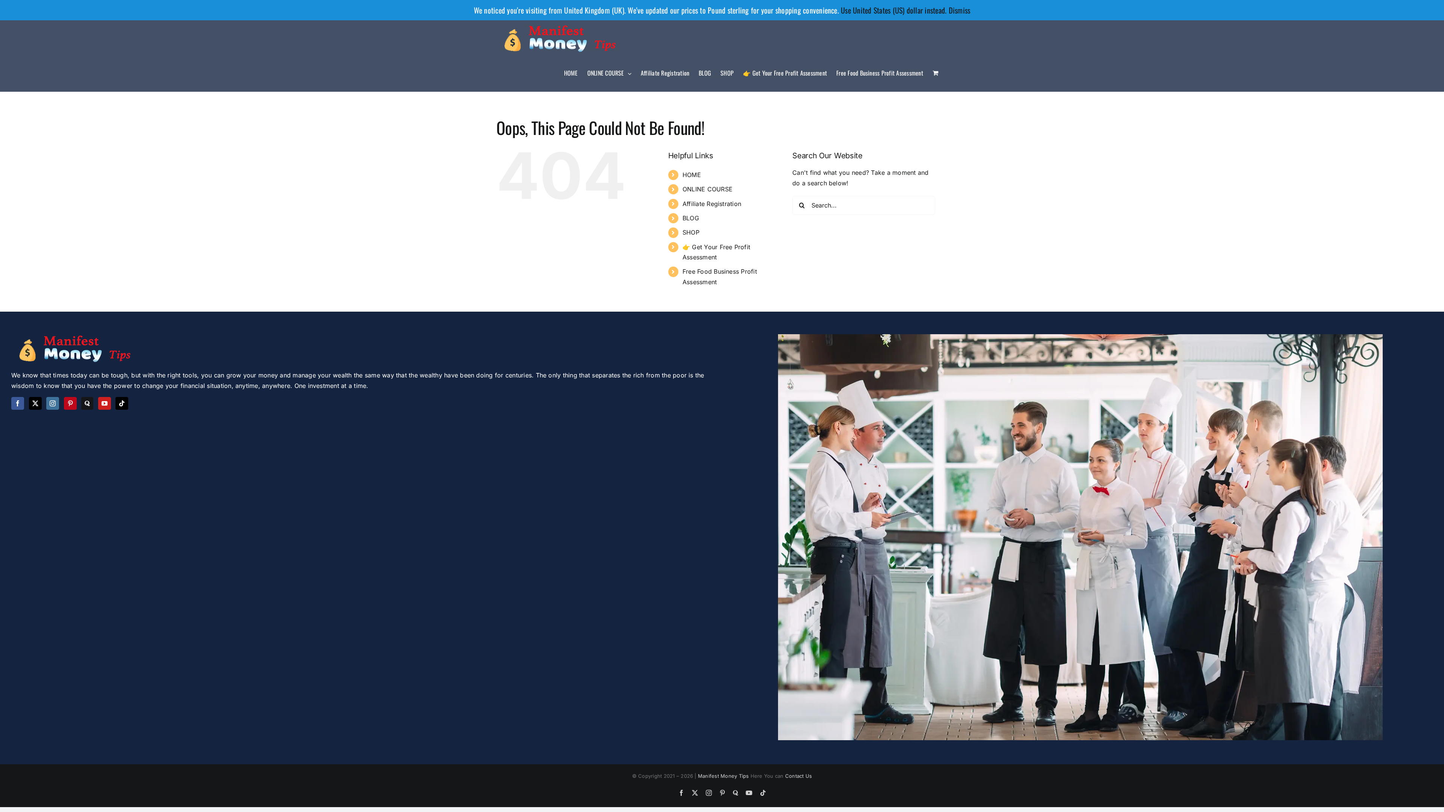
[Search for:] (863, 205)
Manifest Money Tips (724, 776)
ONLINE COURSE (708, 189)
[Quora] (87, 403)
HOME (692, 175)
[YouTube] (104, 403)
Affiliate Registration (712, 204)
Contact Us (798, 776)
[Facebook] (17, 403)
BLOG (691, 218)
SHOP (691, 232)
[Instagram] (52, 403)
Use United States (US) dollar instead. (893, 10)
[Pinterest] (70, 403)
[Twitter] (35, 403)
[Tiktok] (121, 403)
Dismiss (960, 10)
